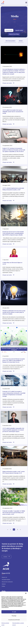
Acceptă (14, 611)
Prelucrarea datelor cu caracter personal (18, 623)
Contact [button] (5, 556)
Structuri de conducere (7, 581)
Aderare (4, 584)
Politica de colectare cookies (5, 623)
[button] (26, 593)
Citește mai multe (7, 83)
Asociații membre (6, 579)
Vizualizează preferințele (14, 619)
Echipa (3, 586)
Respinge (14, 615)
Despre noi (4, 577)
